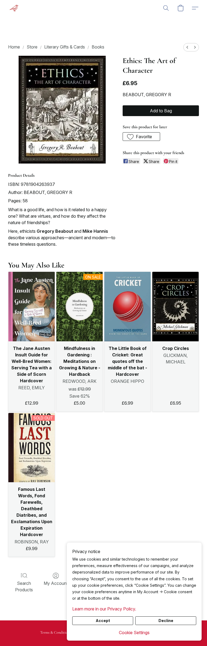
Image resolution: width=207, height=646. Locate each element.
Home (14, 47)
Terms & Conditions (55, 632)
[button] (14, 8)
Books (98, 47)
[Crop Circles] (175, 306)
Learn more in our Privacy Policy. (104, 609)
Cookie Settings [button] (134, 632)
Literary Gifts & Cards (64, 47)
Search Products (24, 586)
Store (32, 47)
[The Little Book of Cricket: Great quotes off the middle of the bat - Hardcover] (127, 306)
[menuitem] (187, 47)
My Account (56, 583)
